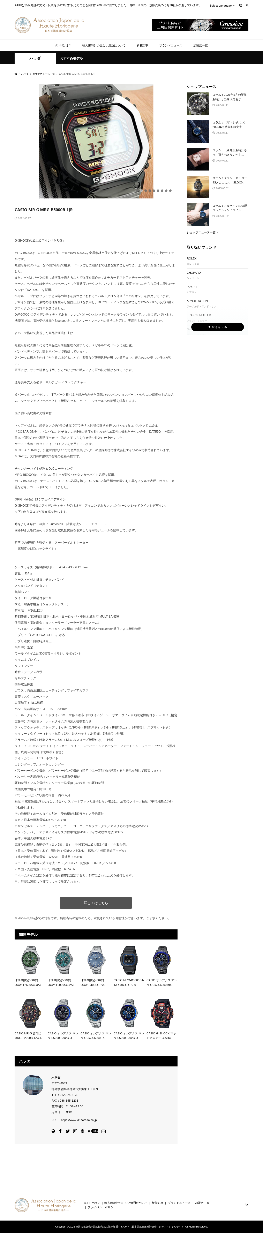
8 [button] (166, 190)
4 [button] (150, 190)
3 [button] (145, 190)
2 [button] (141, 190)
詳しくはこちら (96, 903)
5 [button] (154, 190)
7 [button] (162, 190)
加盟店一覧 (200, 45)
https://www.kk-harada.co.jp (79, 1120)
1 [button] (137, 190)
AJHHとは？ (63, 45)
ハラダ (35, 58)
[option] (96, 141)
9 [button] (170, 190)
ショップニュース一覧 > (202, 232)
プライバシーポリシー (102, 1207)
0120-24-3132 (69, 1094)
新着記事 (142, 45)
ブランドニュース (170, 45)
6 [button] (158, 190)
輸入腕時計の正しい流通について (104, 45)
